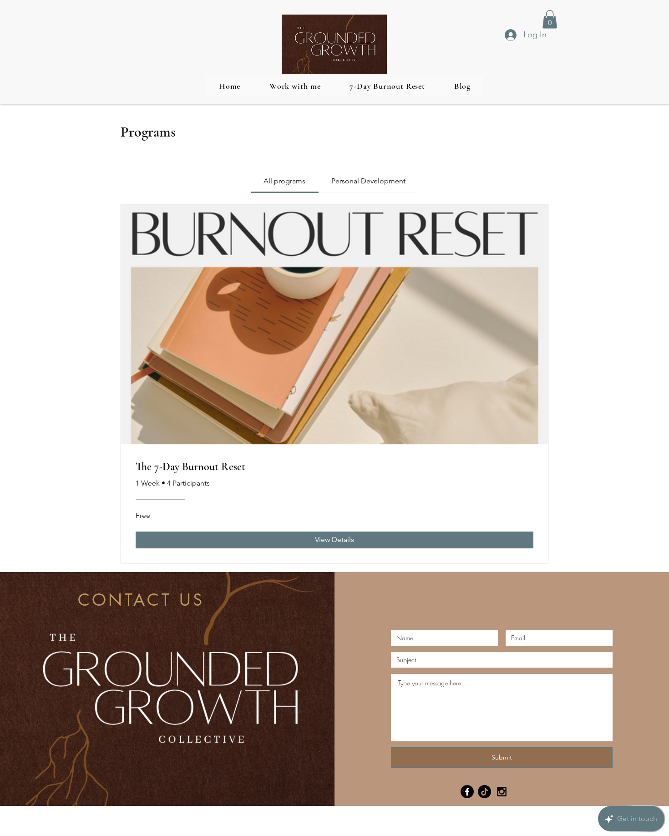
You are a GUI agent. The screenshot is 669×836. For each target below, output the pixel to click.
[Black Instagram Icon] (501, 791)
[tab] (284, 181)
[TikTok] (484, 791)
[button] (550, 19)
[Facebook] (467, 791)
